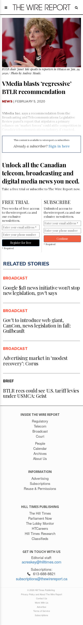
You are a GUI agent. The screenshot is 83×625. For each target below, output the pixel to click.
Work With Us (41, 602)
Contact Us (41, 598)
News (7, 101)
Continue (62, 239)
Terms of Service (41, 610)
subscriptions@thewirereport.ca (41, 578)
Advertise (41, 606)
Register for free (20, 243)
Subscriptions (41, 615)
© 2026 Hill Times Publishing (41, 590)
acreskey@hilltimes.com (41, 561)
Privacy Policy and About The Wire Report (41, 594)
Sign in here (59, 146)
